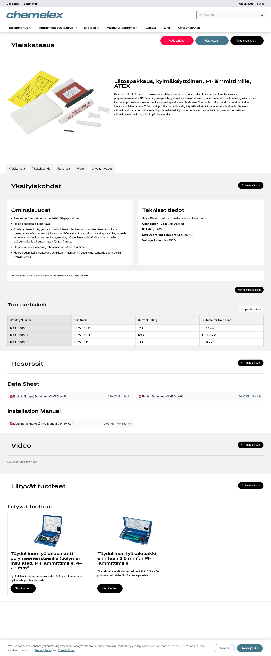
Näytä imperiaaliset (249, 289)
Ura (167, 27)
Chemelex (13, 3)
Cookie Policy (66, 650)
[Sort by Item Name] (132, 320)
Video (81, 168)
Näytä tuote (22, 588)
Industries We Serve (56, 27)
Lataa (150, 27)
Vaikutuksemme (121, 27)
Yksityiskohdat (41, 168)
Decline (224, 648)
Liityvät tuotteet (101, 168)
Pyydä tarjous (176, 40)
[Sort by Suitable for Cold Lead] (260, 320)
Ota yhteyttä (246, 3)
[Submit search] (262, 15)
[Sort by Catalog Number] (68, 320)
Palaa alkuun (252, 185)
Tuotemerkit (17, 27)
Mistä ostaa (211, 40)
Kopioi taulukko (251, 309)
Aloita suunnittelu (246, 40)
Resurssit (64, 168)
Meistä (90, 27)
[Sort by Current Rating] (196, 320)
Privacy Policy (43, 650)
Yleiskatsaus (17, 168)
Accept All (250, 648)
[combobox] (231, 15)
